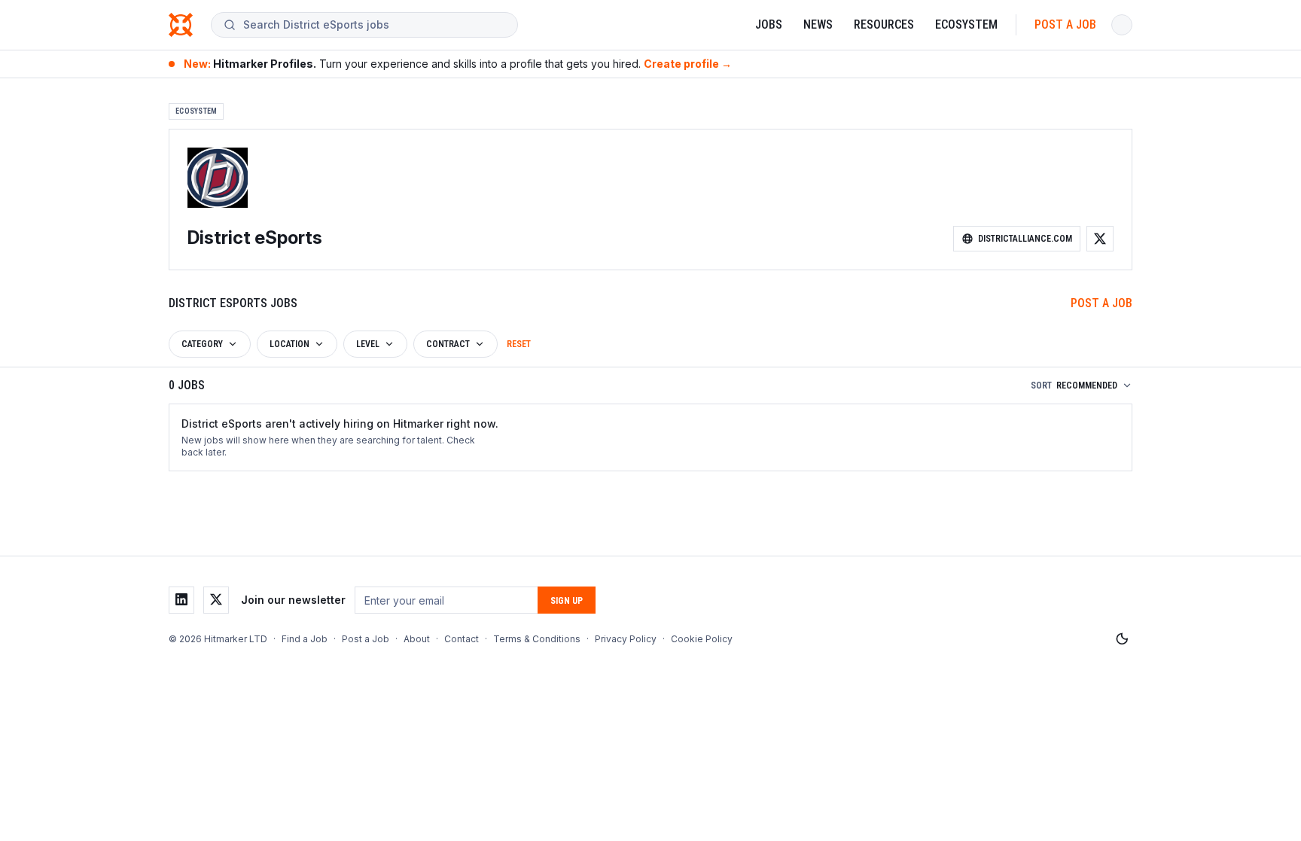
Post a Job (1065, 24)
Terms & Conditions (536, 638)
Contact (461, 638)
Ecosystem (966, 24)
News (818, 24)
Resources (884, 24)
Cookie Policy (702, 638)
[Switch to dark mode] (1121, 639)
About (417, 638)
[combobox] (374, 24)
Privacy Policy (626, 638)
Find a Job (305, 638)
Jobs (768, 24)
